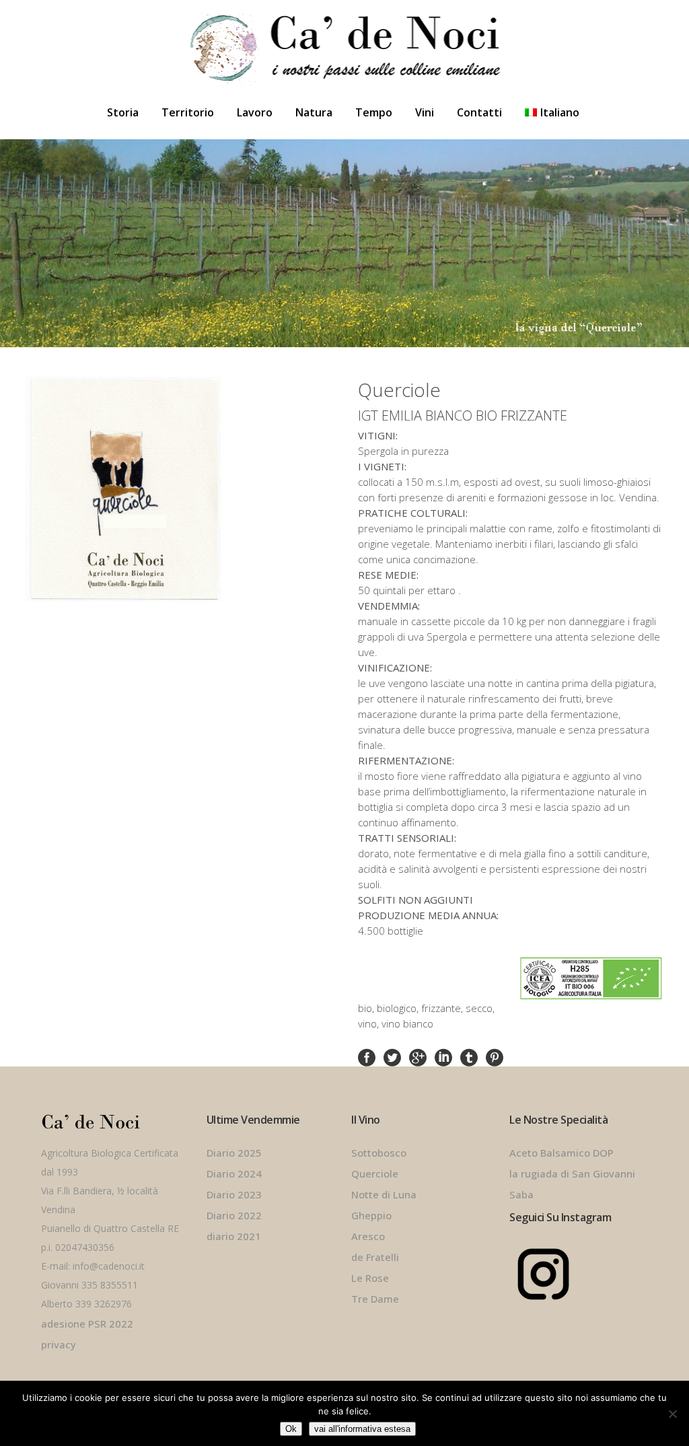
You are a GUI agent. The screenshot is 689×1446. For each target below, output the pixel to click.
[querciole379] (147, 489)
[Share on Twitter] (392, 1056)
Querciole (374, 1173)
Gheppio (371, 1215)
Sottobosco (378, 1152)
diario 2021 (234, 1236)
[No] (672, 1413)
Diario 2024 (234, 1173)
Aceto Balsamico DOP (561, 1152)
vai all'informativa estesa (362, 1429)
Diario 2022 (234, 1215)
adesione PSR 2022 (87, 1323)
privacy (58, 1344)
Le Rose (370, 1278)
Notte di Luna (383, 1194)
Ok (291, 1429)
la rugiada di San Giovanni (572, 1173)
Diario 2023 (234, 1194)
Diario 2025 (234, 1152)
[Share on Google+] (418, 1056)
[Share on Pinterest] (494, 1056)
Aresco (368, 1236)
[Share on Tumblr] (469, 1056)
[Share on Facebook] (366, 1056)
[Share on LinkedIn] (443, 1056)
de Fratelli (375, 1257)
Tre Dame (375, 1298)
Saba (521, 1194)
